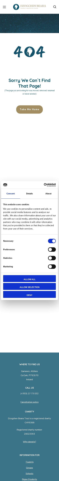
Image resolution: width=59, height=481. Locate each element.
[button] (54, 7)
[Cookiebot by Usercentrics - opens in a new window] (44, 185)
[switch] (52, 249)
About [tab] (48, 193)
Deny (29, 295)
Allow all (30, 279)
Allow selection (30, 287)
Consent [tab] (10, 193)
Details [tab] (29, 193)
